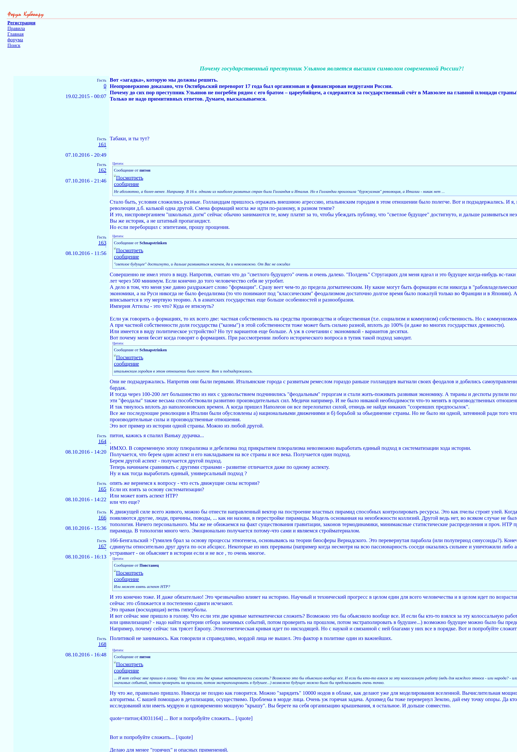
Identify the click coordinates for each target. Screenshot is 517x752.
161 (102, 144)
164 (102, 441)
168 (102, 644)
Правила (16, 28)
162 (102, 170)
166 (102, 518)
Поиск (13, 45)
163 (102, 243)
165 (102, 489)
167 (102, 546)
